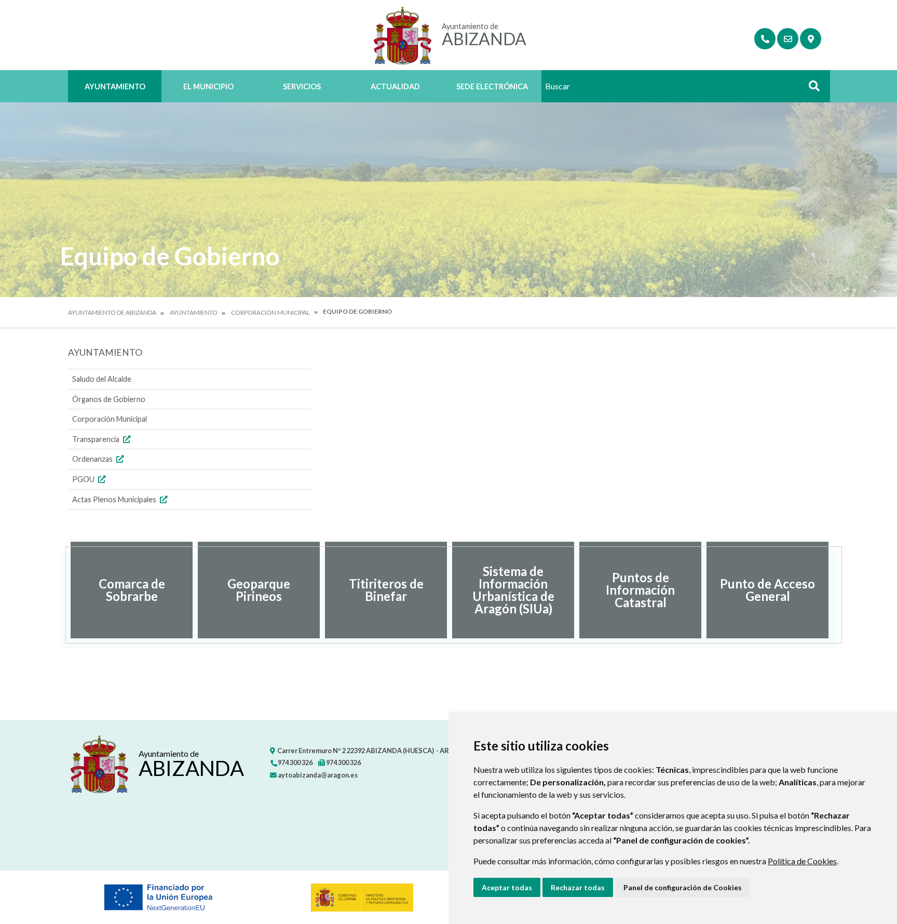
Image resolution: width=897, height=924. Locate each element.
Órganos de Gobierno (108, 399)
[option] (131, 590)
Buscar (810, 89)
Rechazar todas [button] (578, 887)
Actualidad (395, 86)
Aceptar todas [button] (507, 887)
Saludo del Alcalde (101, 378)
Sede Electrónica (492, 86)
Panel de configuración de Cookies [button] (682, 887)
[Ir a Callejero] (810, 38)
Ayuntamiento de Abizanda (112, 312)
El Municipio (208, 86)
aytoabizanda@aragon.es (317, 775)
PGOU (84, 479)
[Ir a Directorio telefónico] (765, 38)
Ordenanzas (93, 458)
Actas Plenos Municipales (115, 499)
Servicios (302, 86)
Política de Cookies (802, 861)
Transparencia (96, 439)
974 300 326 (294, 762)
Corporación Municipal (270, 312)
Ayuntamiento (115, 86)
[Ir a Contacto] (787, 38)
